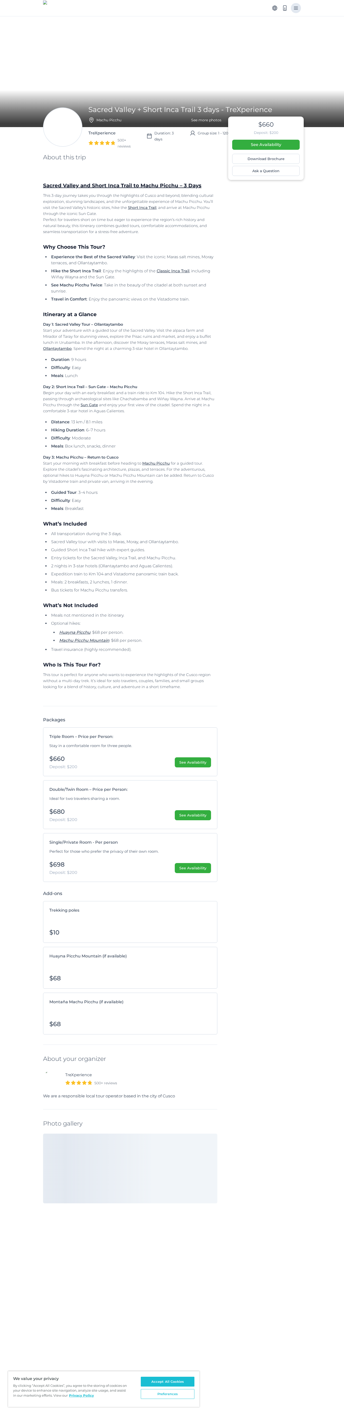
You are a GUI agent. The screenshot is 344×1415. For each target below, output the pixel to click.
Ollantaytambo (57, 348)
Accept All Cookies (167, 1382)
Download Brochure (266, 159)
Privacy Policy (81, 1395)
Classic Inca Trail (173, 271)
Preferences (167, 1394)
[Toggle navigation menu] (296, 8)
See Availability (266, 144)
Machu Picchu (156, 463)
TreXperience (78, 1074)
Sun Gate (89, 404)
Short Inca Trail (142, 207)
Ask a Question (266, 171)
